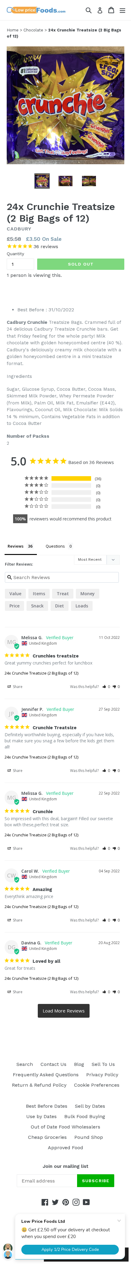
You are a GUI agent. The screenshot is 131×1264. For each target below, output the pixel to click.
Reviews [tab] (15, 546)
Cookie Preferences (96, 1085)
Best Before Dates (46, 1106)
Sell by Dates (90, 1106)
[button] (106, 686)
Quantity (15, 253)
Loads (82, 606)
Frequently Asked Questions (46, 1074)
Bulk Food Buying (84, 1116)
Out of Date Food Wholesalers (65, 1127)
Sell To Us (103, 1064)
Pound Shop (88, 1137)
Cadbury (19, 229)
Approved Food (65, 1147)
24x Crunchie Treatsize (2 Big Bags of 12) (41, 673)
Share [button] (17, 686)
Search (24, 1064)
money (87, 593)
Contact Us (53, 1064)
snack (37, 606)
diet (59, 606)
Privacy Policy (102, 1074)
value (15, 593)
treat (63, 593)
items (39, 593)
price (14, 606)
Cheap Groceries (47, 1137)
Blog (79, 1064)
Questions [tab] (55, 546)
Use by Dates (41, 1116)
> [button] (64, 1011)
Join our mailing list (65, 1166)
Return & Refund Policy (39, 1085)
